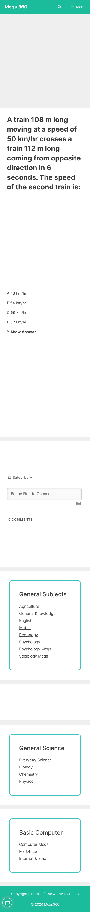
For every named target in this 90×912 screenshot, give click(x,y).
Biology (26, 767)
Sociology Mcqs (33, 656)
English (25, 620)
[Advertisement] (45, 58)
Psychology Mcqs (35, 649)
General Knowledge (37, 613)
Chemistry (28, 774)
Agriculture (29, 606)
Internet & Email (33, 858)
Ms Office (28, 851)
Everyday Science (35, 760)
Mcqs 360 (16, 7)
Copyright (19, 894)
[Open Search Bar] (59, 7)
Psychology (29, 642)
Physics (26, 781)
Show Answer (23, 331)
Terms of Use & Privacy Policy (54, 894)
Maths (25, 627)
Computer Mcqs (33, 844)
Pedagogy (28, 635)
